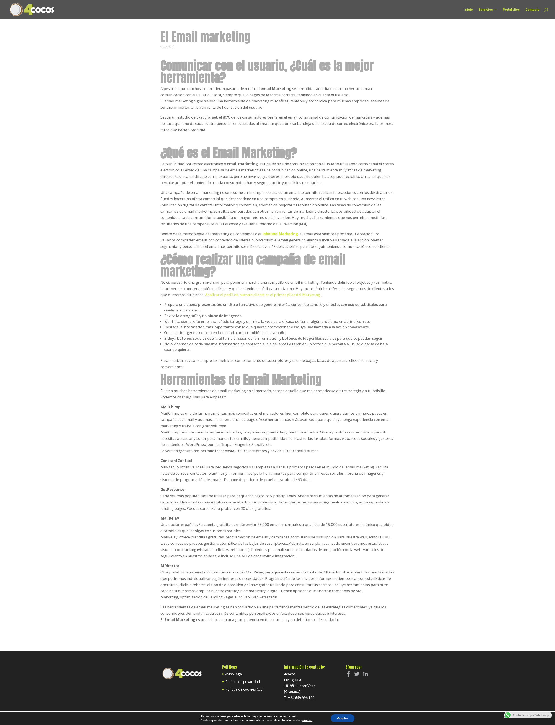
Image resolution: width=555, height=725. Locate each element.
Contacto (532, 9)
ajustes (307, 720)
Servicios (485, 9)
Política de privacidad (242, 681)
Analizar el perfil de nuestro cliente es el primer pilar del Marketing (263, 294)
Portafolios (511, 9)
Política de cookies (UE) (244, 689)
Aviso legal (234, 674)
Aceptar (342, 718)
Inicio (468, 9)
